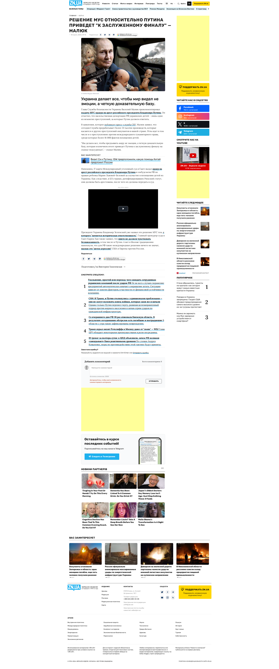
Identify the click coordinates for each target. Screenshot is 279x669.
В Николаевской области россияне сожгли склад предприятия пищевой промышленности (188, 263)
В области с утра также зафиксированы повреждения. (126, 320)
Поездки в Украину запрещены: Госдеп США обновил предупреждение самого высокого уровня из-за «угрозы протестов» (189, 302)
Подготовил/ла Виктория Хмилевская (101, 266)
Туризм (178, 632)
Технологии (144, 626)
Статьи (115, 4)
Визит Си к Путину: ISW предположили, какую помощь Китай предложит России (126, 161)
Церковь (143, 632)
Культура (143, 636)
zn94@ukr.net (128, 605)
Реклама (105, 598)
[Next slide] (208, 9)
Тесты (159, 4)
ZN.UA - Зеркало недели (193, 166)
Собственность (181, 636)
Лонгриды (150, 4)
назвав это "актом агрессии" (96, 248)
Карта (104, 605)
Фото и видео (126, 4)
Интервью (138, 4)
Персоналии (108, 636)
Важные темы (76, 9)
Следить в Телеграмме (103, 456)
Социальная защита (111, 622)
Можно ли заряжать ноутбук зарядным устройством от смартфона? (186, 317)
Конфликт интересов (111, 629)
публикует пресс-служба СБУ (120, 124)
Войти (183, 4)
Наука (142, 622)
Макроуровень (73, 629)
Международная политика (77, 626)
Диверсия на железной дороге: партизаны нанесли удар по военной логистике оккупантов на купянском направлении (188, 247)
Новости (106, 4)
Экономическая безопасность (115, 632)
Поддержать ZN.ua (201, 3)
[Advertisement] (112, 409)
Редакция (105, 595)
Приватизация (73, 636)
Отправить (154, 381)
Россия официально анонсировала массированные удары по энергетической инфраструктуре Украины (188, 229)
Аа (189, 3)
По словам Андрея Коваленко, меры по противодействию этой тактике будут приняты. (125, 341)
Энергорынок (72, 632)
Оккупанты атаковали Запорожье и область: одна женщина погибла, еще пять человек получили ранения (188, 213)
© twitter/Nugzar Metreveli (90, 93)
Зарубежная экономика (112, 626)
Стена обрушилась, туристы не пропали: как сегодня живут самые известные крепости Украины (190, 287)
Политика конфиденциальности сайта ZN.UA (195, 661)
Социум (178, 622)
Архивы (104, 591)
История (178, 626)
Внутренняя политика (76, 622)
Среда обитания (145, 629)
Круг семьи (179, 629)
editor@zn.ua (136, 610)
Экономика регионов (75, 639)
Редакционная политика (111, 602)
